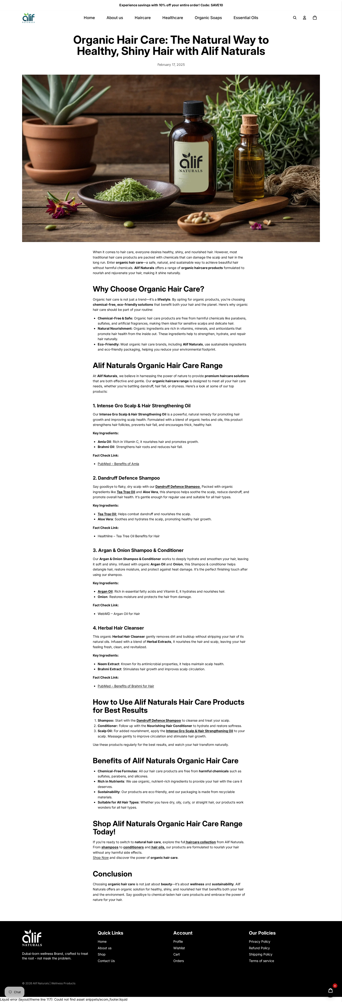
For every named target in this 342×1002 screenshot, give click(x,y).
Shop (102, 954)
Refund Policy (259, 948)
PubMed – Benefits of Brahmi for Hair (126, 686)
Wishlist (179, 948)
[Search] (295, 18)
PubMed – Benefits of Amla (118, 464)
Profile (178, 941)
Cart (176, 954)
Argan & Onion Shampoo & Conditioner (140, 550)
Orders (178, 960)
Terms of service (261, 960)
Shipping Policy (260, 954)
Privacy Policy (259, 941)
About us (104, 948)
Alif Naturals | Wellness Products (54, 983)
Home (102, 941)
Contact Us (106, 960)
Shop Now (101, 857)
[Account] (304, 18)
